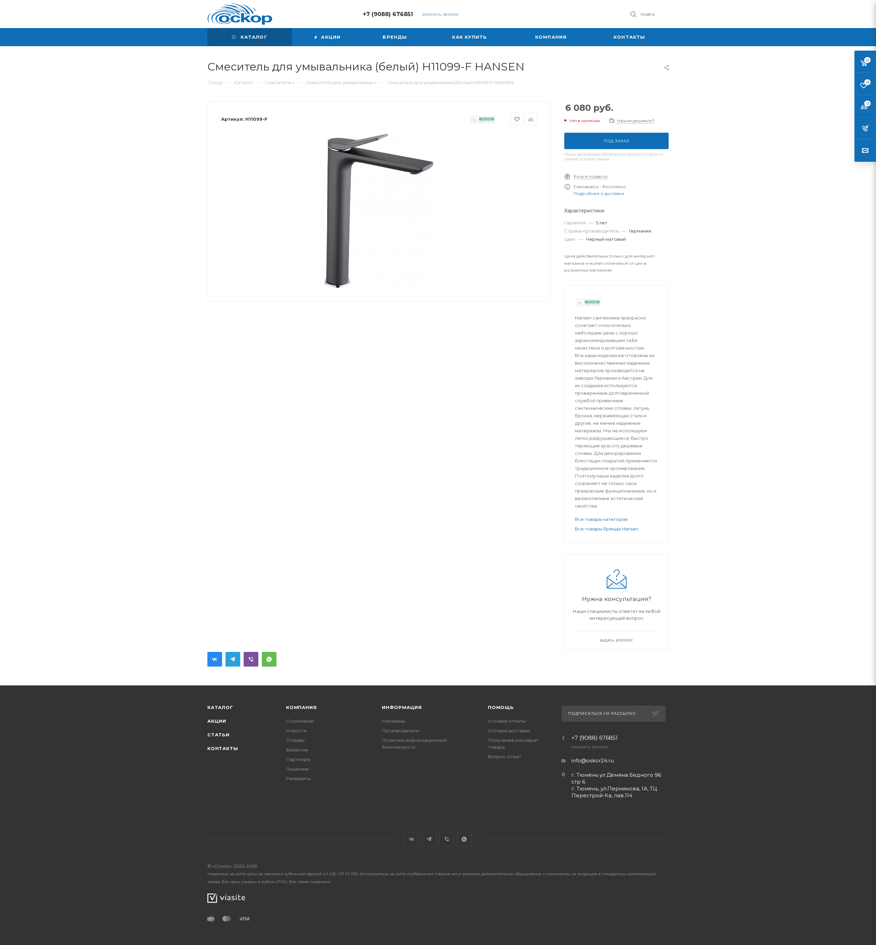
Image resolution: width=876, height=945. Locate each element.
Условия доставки (509, 730)
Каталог (220, 707)
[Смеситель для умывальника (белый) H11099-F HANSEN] (379, 211)
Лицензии (297, 769)
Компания (301, 707)
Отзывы (295, 740)
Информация (402, 707)
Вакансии (297, 749)
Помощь (501, 707)
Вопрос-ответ (504, 756)
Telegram (233, 659)
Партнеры (298, 759)
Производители (400, 730)
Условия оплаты (507, 721)
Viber (251, 659)
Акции (216, 721)
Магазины (393, 721)
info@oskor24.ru (592, 760)
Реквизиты (298, 778)
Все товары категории (601, 519)
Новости (296, 730)
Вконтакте (214, 659)
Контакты (222, 748)
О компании (300, 721)
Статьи (218, 734)
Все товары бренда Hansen (607, 528)
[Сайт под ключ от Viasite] (226, 897)
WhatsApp (269, 659)
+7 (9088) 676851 (388, 14)
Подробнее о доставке (599, 193)
